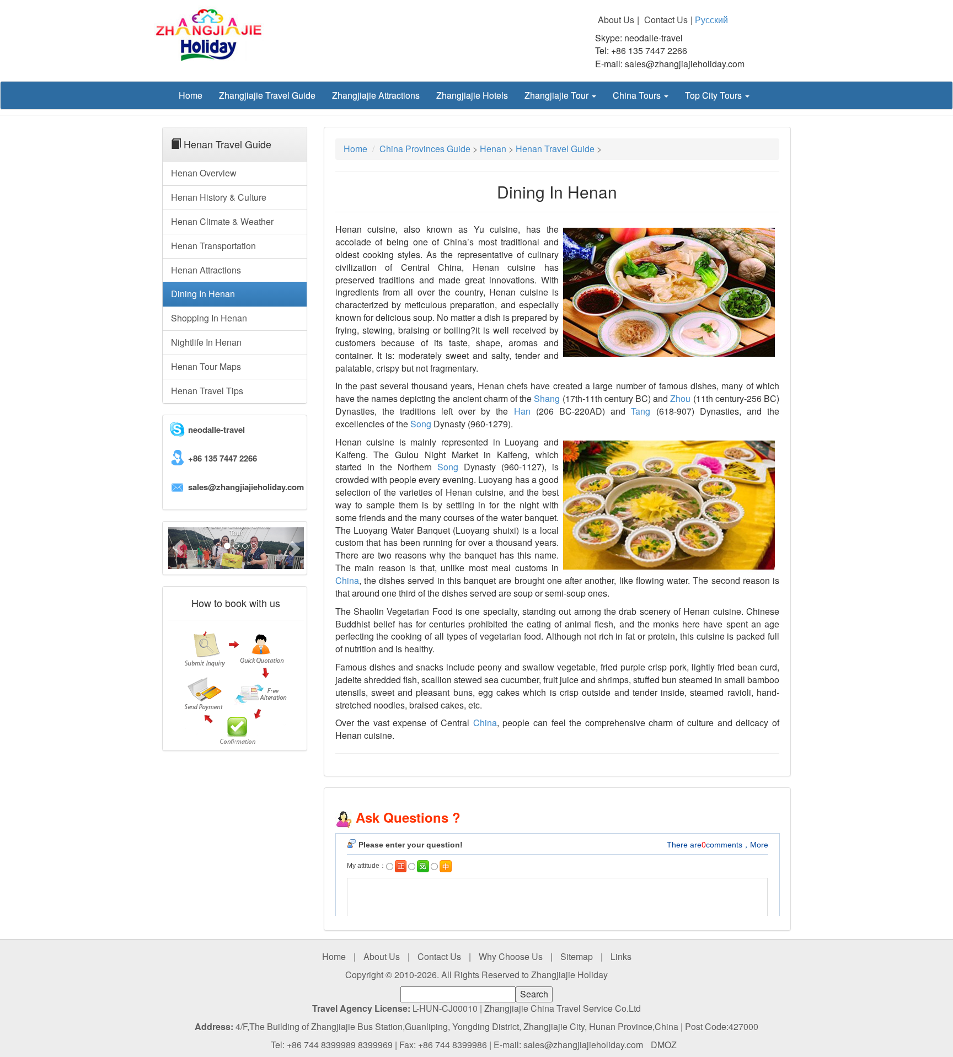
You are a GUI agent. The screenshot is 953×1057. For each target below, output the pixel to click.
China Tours (638, 95)
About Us (616, 20)
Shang (547, 398)
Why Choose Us (511, 956)
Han (522, 411)
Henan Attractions (206, 270)
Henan (493, 148)
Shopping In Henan (209, 318)
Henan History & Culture (218, 197)
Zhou (680, 398)
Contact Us (666, 20)
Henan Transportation (213, 245)
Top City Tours (714, 95)
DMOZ (664, 1044)
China (347, 580)
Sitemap (576, 956)
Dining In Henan (203, 293)
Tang (640, 411)
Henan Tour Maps (206, 366)
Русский (711, 19)
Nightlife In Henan (206, 342)
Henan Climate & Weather (222, 221)
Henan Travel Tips (207, 390)
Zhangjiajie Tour (557, 95)
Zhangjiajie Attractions (376, 95)
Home (190, 95)
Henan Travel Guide (555, 148)
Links (621, 956)
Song (420, 423)
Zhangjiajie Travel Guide (267, 95)
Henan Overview (204, 173)
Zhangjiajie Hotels (472, 95)
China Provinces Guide (424, 148)
